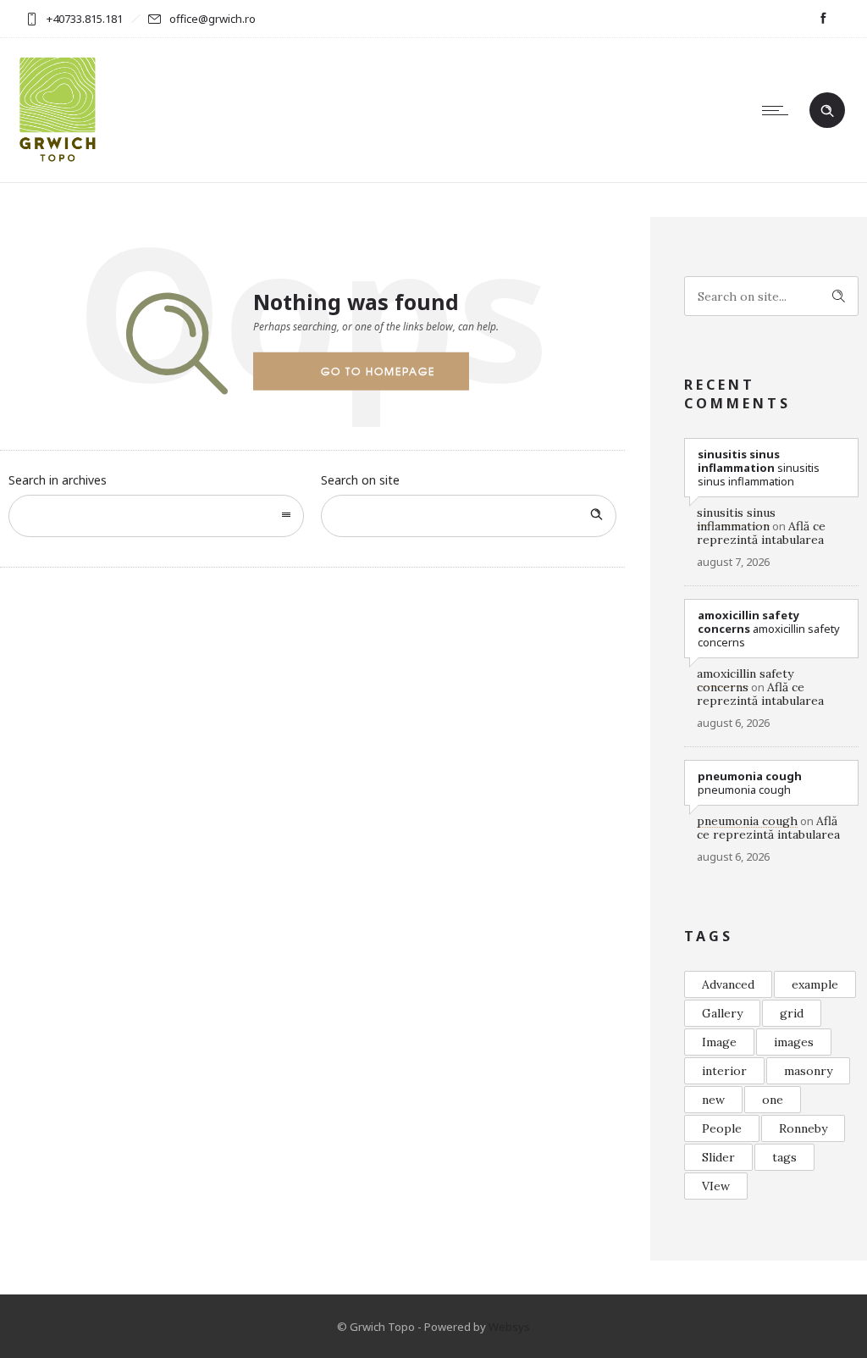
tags (784, 1157)
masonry (808, 1070)
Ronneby (803, 1128)
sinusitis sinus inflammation (736, 519)
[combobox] (156, 516)
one (772, 1099)
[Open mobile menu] (779, 110)
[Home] (58, 160)
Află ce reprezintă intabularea (761, 532)
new (713, 1099)
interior (724, 1070)
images (794, 1042)
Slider (718, 1157)
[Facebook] (823, 18)
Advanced (728, 984)
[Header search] (827, 111)
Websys (509, 1326)
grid (791, 1013)
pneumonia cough (747, 821)
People (722, 1128)
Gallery (722, 1013)
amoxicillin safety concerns (745, 680)
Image (719, 1042)
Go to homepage (378, 371)
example (815, 984)
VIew (716, 1186)
